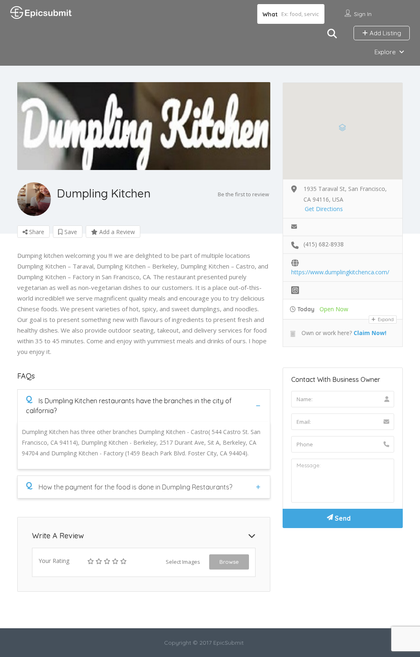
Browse (229, 561)
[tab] (143, 405)
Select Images (183, 561)
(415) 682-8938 (324, 244)
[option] (143, 126)
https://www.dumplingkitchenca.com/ (340, 272)
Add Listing (384, 33)
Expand (385, 319)
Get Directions (324, 209)
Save (70, 232)
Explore (385, 52)
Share (35, 232)
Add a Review (116, 232)
